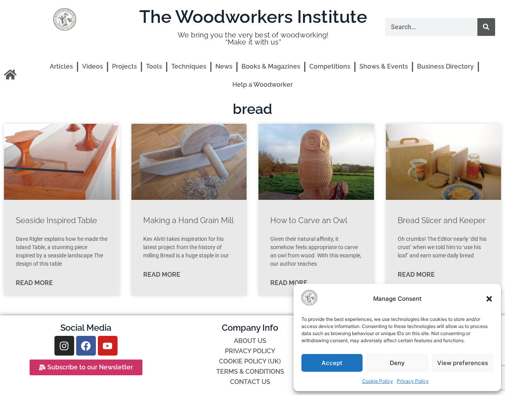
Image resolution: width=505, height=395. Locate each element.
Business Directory (445, 66)
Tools (154, 66)
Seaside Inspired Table (56, 220)
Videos (92, 66)
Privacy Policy (413, 381)
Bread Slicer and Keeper (442, 220)
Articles (61, 66)
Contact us (250, 382)
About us (250, 341)
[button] (489, 299)
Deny (397, 363)
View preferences (462, 363)
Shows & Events (383, 66)
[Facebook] (86, 346)
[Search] (486, 27)
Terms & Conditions (250, 371)
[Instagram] (64, 346)
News (223, 66)
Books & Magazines (270, 66)
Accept (332, 363)
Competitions (329, 66)
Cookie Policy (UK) (250, 361)
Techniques (188, 66)
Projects (124, 66)
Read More (34, 283)
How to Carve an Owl (308, 220)
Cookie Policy (377, 381)
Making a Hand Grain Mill (188, 220)
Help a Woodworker (262, 84)
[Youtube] (108, 346)
